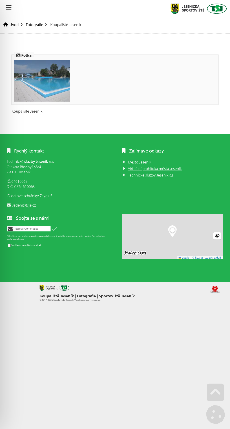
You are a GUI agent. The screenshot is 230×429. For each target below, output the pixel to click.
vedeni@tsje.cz (24, 205)
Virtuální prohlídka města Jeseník (155, 168)
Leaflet (185, 257)
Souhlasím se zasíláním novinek (26, 245)
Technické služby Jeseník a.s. (151, 175)
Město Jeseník (139, 162)
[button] (54, 229)
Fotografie (34, 24)
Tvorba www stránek (215, 289)
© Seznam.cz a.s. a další (207, 257)
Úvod (198, 8)
